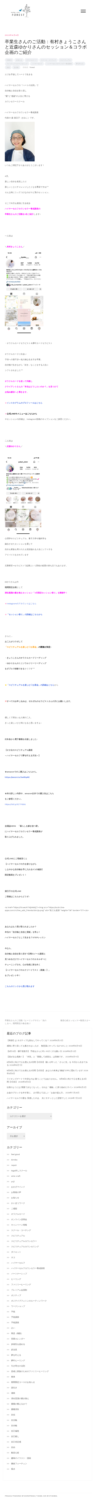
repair (14, 1165)
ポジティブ (16, 1295)
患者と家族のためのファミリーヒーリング (30, 1371)
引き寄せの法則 (18, 1366)
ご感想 (14, 1208)
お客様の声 (16, 1192)
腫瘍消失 (15, 1409)
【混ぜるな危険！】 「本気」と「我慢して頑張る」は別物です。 (36, 1057)
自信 (8, 67)
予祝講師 (15, 1317)
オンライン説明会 (19, 1219)
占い (13, 1328)
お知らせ (19, 60)
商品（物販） (17, 1333)
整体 (13, 1377)
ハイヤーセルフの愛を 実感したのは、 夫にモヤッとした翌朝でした (37, 1098)
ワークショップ (18, 1306)
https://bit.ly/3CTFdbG (15, 804)
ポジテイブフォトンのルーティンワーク (29, 1301)
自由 (13, 1447)
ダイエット (16, 1252)
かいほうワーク (18, 1203)
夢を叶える (79, 64)
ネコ (13, 1257)
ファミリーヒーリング (21, 1284)
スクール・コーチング (48, 60)
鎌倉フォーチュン (19, 1463)
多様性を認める (18, 1344)
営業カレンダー (18, 1339)
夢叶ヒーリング (18, 1360)
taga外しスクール (19, 1170)
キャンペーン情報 (19, 1225)
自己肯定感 (16, 1442)
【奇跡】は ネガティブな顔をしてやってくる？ (28, 1040)
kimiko (9, 60)
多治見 (14, 1349)
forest (32, 67)
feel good (15, 1154)
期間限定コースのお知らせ (23, 1382)
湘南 (13, 1393)
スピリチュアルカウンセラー (24, 1241)
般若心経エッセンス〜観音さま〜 (75, 1020)
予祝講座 (15, 1322)
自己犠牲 (15, 1431)
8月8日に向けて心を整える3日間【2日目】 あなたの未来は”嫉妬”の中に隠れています (45, 1070)
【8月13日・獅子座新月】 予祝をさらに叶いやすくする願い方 (34, 1051)
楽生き (14, 1387)
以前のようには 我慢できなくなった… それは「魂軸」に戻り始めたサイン (40, 1087)
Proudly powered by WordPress (20, 1496)
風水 (13, 1469)
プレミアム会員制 (19, 1290)
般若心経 (15, 1453)
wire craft (15, 1176)
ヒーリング (16, 1279)
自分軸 (16, 67)
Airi (44, 1496)
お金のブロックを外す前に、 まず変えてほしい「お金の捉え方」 (36, 1093)
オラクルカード (31, 60)
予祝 (13, 1311)
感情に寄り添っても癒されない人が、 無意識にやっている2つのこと (37, 1046)
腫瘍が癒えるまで (19, 1404)
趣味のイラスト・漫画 (21, 1458)
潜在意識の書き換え (20, 1398)
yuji (12, 1181)
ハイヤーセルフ (37, 64)
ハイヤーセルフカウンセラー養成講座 (59, 64)
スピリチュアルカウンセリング (17, 64)
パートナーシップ (19, 1274)
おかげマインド (18, 1187)
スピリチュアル (65, 60)
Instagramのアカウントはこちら (21, 603)
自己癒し (15, 1436)
